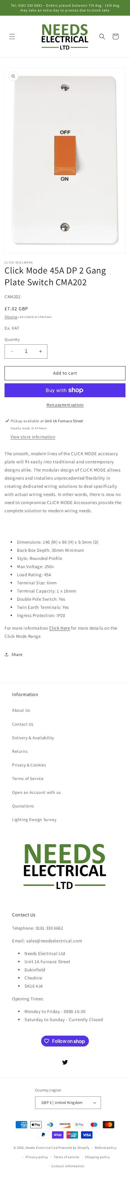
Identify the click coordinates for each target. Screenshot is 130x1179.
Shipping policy (97, 1157)
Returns (20, 751)
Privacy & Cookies (29, 765)
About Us (21, 710)
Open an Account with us (36, 792)
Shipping (11, 317)
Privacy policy (37, 1157)
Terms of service (66, 1157)
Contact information (67, 1166)
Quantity (12, 339)
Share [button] (17, 654)
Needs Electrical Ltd (41, 1147)
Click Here (59, 628)
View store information (33, 436)
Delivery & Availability (33, 737)
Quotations (23, 806)
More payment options (65, 404)
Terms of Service (28, 778)
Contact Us (23, 724)
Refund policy (105, 1147)
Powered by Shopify (73, 1147)
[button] (12, 36)
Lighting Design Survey (34, 819)
